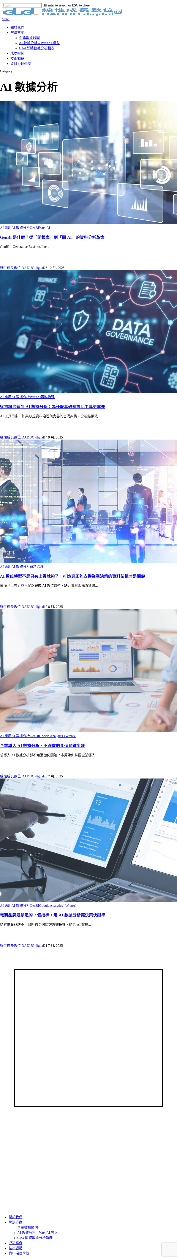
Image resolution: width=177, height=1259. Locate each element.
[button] (5, 19)
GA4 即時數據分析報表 (32, 1148)
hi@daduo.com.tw (27, 1012)
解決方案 (15, 1222)
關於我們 (15, 1217)
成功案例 (15, 1243)
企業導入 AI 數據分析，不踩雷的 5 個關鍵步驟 (42, 745)
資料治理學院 (19, 1253)
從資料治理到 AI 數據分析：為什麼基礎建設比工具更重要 (52, 406)
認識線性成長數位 (38, 1123)
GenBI (34, 227)
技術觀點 (32, 1129)
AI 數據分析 (20, 227)
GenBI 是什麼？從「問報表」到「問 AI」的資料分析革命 (52, 237)
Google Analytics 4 (52, 736)
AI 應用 (5, 227)
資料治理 (48, 397)
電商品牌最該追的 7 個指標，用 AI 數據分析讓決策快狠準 (52, 915)
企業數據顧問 (27, 1227)
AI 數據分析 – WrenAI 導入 (34, 1153)
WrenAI (44, 227)
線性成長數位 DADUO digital (22, 268)
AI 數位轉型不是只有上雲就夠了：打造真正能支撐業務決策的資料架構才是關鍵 (72, 576)
